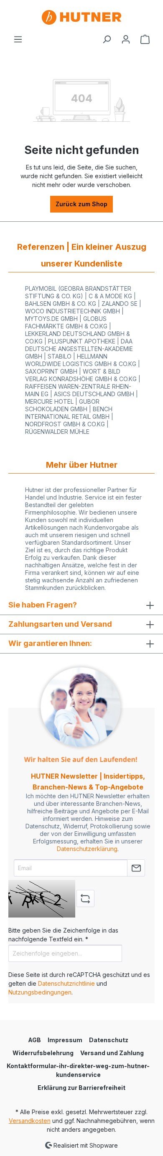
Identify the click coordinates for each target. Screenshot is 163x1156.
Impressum (65, 1039)
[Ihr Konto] (125, 39)
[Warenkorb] (145, 39)
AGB (34, 1039)
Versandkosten (30, 1120)
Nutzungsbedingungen (39, 992)
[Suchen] (106, 39)
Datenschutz (108, 1039)
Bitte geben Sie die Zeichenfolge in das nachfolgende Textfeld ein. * (63, 935)
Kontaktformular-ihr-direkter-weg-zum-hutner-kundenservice (78, 1070)
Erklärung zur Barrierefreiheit (81, 1087)
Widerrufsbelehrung (43, 1052)
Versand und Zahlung (112, 1052)
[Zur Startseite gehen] (81, 17)
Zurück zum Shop (81, 204)
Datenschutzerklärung (87, 848)
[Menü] (18, 39)
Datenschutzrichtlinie (66, 983)
